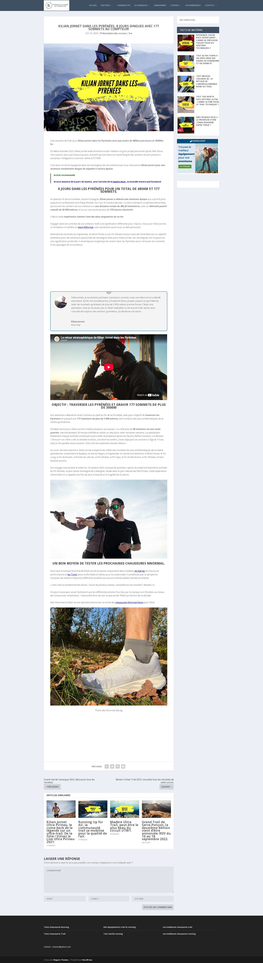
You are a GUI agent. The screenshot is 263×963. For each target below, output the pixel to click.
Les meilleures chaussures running (179, 933)
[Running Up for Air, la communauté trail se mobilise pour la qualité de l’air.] (92, 809)
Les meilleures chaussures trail (177, 927)
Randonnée (160, 5)
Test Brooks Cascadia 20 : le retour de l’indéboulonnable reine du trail (206, 81)
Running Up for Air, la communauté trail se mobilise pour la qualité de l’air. (92, 829)
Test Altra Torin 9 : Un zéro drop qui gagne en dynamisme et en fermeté (207, 59)
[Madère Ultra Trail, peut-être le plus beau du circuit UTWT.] (124, 809)
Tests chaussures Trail (54, 933)
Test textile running (113, 933)
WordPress (87, 960)
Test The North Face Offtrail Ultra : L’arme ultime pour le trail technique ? (207, 100)
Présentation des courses (113, 33)
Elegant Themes (60, 960)
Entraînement (193, 5)
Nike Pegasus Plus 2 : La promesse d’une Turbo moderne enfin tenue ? (207, 121)
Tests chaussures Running (56, 927)
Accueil (93, 5)
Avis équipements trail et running (119, 927)
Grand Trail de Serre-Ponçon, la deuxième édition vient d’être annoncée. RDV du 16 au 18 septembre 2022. (156, 830)
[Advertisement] (108, 269)
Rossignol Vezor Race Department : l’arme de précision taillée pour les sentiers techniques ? (207, 41)
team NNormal (85, 227)
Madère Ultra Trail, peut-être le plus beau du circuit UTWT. (124, 826)
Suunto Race (118, 181)
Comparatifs (123, 5)
